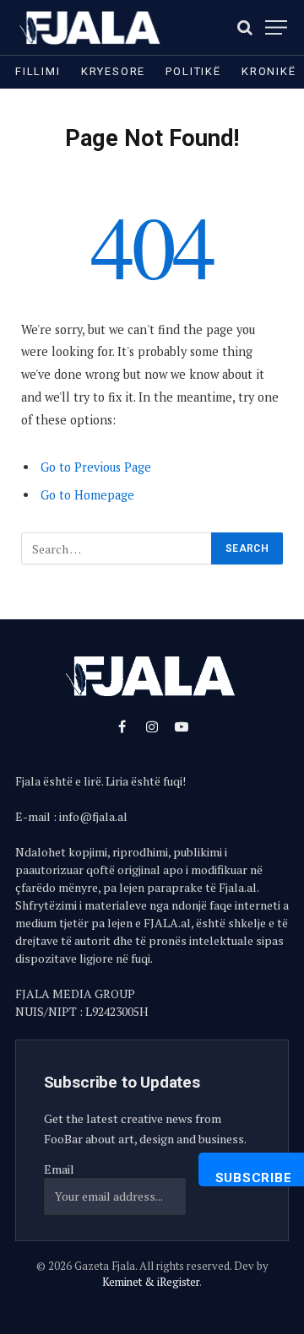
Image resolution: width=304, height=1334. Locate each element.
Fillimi (38, 71)
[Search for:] (117, 548)
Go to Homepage (87, 495)
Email (59, 1169)
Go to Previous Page (96, 467)
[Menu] (276, 27)
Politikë (193, 71)
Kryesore (113, 71)
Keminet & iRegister (150, 1281)
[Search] (245, 27)
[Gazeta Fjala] (91, 27)
